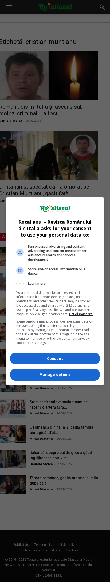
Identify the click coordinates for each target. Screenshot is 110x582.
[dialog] (55, 291)
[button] (55, 283)
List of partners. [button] (81, 314)
